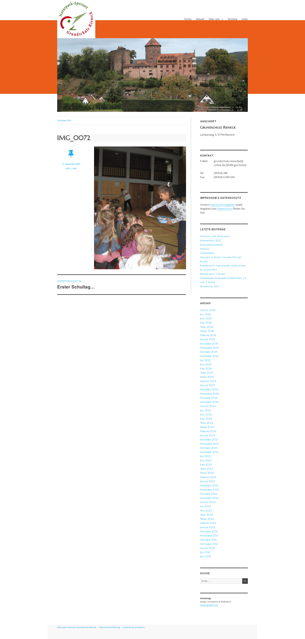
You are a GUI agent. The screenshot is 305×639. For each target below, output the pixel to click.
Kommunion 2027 (210, 240)
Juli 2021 (205, 552)
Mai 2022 (206, 510)
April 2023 (206, 468)
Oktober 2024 (208, 397)
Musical (204, 248)
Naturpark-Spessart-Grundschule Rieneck (76, 627)
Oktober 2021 (208, 539)
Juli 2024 (205, 410)
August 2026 (208, 310)
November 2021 (209, 535)
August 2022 (208, 502)
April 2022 (206, 514)
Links (245, 19)
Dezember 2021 (209, 531)
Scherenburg (207, 253)
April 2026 (206, 327)
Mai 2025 (206, 368)
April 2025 (206, 372)
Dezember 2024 (209, 389)
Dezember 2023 (209, 439)
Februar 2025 (208, 381)
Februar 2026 (208, 335)
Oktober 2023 (208, 448)
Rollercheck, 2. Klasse (212, 274)
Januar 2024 (207, 435)
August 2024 (208, 406)
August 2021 (207, 548)
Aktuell (200, 19)
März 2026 (207, 331)
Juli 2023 (205, 456)
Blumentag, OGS (209, 286)
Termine (232, 19)
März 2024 (207, 427)
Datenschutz (224, 208)
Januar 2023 (207, 481)
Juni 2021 (205, 556)
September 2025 (209, 356)
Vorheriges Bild (64, 120)
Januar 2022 (207, 527)
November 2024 (209, 393)
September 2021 (209, 544)
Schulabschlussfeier (211, 244)
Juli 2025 (205, 360)
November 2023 (209, 443)
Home (188, 19)
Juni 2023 (205, 460)
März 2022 (207, 519)
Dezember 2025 (209, 343)
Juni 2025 (205, 364)
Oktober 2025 (208, 352)
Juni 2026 (206, 318)
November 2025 (209, 347)
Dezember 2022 (209, 485)
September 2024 (209, 402)
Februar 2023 (208, 477)
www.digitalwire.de (209, 605)
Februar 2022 (208, 523)
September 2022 (209, 498)
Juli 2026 (205, 314)
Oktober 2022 (208, 494)
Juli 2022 (205, 506)
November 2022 (209, 489)
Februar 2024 (208, 431)
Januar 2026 (207, 339)
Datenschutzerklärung (109, 627)
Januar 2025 (207, 385)
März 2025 (207, 377)
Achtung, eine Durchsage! (215, 236)
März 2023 (207, 473)
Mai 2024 (206, 418)
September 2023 (209, 452)
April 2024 (206, 422)
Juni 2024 (206, 414)
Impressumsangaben (222, 204)
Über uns (214, 19)
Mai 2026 (206, 322)
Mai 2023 (206, 464)
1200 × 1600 (71, 168)
